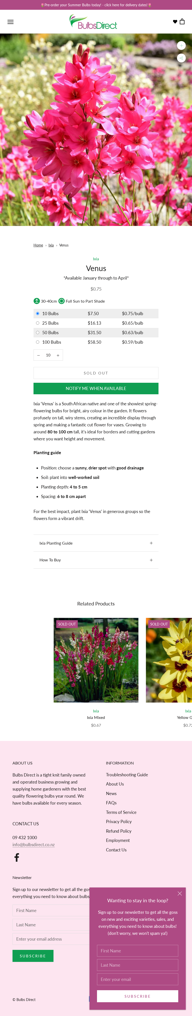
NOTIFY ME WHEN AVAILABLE (96, 388)
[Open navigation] (11, 21)
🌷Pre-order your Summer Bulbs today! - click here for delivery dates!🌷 (96, 5)
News (111, 793)
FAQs (111, 802)
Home (38, 245)
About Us (115, 784)
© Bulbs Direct (24, 999)
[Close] (180, 893)
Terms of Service (121, 812)
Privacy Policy (119, 821)
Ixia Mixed (96, 717)
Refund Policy (119, 831)
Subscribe (137, 996)
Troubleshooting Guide (127, 774)
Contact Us (116, 849)
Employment (118, 840)
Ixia (51, 245)
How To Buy (50, 559)
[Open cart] (182, 22)
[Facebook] (16, 857)
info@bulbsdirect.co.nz (33, 844)
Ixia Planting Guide (56, 543)
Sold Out (96, 373)
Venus (63, 245)
